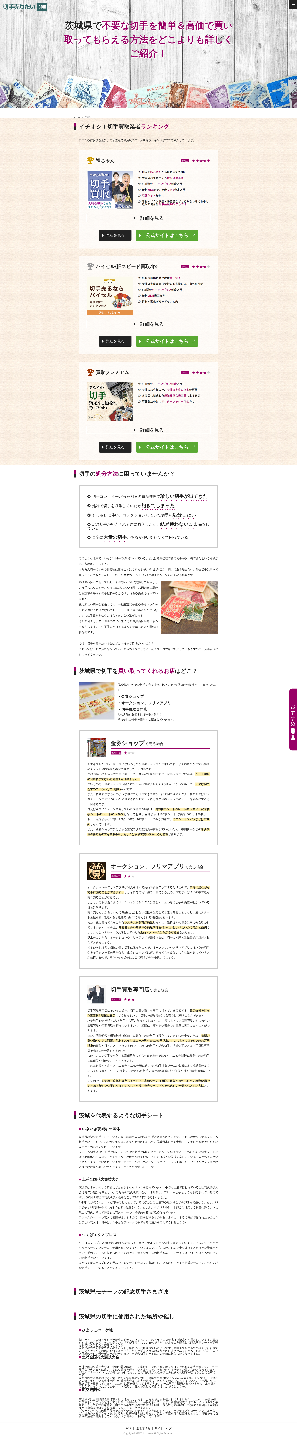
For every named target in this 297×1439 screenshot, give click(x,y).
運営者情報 (143, 1428)
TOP (128, 1428)
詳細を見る (115, 235)
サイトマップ (163, 1428)
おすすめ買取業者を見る (293, 719)
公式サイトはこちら (167, 235)
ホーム (77, 117)
